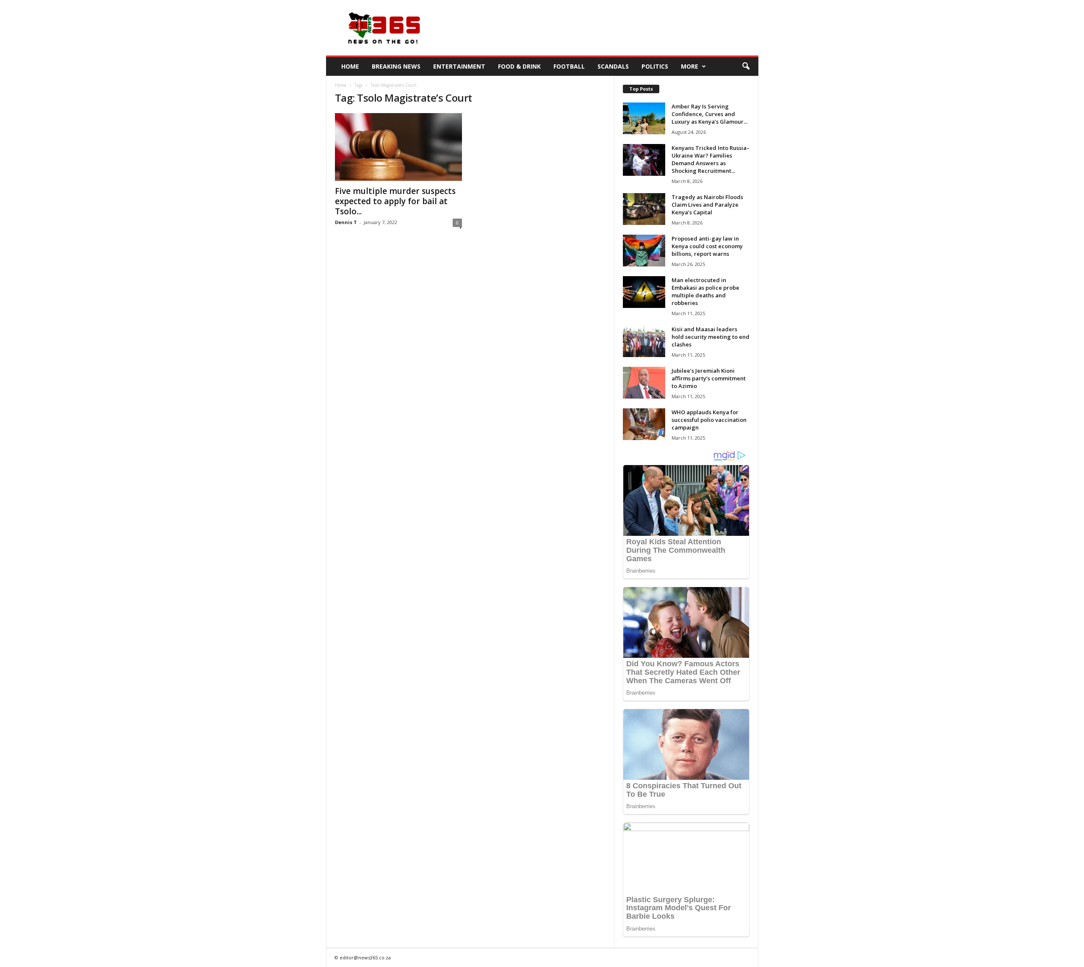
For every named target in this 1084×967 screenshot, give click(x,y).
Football (569, 66)
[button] (745, 66)
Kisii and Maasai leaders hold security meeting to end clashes (710, 336)
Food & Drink (519, 66)
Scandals (613, 66)
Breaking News (396, 66)
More (689, 66)
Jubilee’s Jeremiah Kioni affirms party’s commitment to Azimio (709, 378)
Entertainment (459, 66)
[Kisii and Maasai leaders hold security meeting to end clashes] (644, 341)
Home (350, 66)
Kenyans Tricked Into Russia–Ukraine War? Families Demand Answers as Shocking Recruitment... (710, 159)
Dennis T (346, 222)
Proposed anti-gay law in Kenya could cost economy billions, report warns (707, 246)
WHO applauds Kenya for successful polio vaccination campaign (709, 419)
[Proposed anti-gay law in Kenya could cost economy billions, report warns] (644, 250)
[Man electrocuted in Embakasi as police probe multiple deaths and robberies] (644, 292)
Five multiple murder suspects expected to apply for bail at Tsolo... (395, 201)
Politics (655, 66)
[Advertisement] (604, 28)
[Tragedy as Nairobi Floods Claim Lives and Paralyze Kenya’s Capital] (644, 209)
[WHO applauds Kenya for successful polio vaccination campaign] (644, 424)
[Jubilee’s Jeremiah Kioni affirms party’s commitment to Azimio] (644, 383)
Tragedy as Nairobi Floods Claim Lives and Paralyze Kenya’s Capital (707, 204)
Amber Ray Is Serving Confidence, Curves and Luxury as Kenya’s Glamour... (709, 114)
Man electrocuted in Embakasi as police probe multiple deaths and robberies (705, 291)
